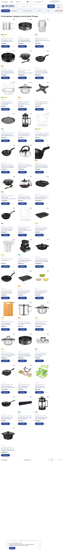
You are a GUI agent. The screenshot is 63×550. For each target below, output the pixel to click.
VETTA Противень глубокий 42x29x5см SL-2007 (24, 292)
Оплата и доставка (27, 10)
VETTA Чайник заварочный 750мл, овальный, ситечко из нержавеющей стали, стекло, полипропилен (24, 198)
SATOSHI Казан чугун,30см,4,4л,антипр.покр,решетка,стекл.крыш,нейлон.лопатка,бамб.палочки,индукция (8, 198)
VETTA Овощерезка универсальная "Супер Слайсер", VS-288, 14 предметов (40, 387)
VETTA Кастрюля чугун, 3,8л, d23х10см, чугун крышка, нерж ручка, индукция (7, 449)
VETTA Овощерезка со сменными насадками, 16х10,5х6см (23, 387)
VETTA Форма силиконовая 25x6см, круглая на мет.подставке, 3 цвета (41, 292)
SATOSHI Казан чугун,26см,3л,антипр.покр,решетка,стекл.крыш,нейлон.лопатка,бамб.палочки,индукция (25, 72)
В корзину (5, 46)
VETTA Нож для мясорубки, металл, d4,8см (41, 103)
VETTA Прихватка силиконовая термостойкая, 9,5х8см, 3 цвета (42, 135)
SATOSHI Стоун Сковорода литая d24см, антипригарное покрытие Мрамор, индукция (41, 166)
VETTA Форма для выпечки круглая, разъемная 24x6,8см (24, 41)
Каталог (7, 10)
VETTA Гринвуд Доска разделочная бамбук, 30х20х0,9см (6, 324)
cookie (20, 543)
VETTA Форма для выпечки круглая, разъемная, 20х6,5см (24, 355)
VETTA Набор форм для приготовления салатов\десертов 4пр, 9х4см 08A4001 (42, 355)
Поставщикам (4, 1)
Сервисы (12, 1)
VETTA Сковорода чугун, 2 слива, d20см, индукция (7, 418)
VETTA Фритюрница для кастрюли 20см (6, 103)
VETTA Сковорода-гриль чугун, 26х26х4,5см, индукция (42, 198)
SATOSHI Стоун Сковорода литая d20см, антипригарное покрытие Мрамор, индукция (7, 166)
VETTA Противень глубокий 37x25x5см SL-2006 (41, 229)
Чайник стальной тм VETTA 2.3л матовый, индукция (25, 166)
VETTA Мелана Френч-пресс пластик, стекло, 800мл (41, 418)
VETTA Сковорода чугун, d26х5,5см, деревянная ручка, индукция (7, 387)
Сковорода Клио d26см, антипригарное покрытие (6, 292)
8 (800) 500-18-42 (56, 1)
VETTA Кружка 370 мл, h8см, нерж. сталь (24, 324)
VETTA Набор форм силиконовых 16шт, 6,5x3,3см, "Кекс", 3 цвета (24, 229)
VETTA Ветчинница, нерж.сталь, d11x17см (42, 41)
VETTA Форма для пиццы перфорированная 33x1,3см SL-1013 (8, 135)
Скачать (39, 10)
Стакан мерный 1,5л (5, 260)
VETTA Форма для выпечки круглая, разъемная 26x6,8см (7, 72)
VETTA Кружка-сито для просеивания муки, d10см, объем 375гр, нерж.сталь (6, 41)
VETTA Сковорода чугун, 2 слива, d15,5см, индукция (7, 229)
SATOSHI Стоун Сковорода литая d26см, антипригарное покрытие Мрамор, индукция (41, 72)
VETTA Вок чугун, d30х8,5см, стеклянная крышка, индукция (41, 261)
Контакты (18, 1)
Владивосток (40, 1)
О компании (14, 10)
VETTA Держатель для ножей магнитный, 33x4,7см (24, 418)
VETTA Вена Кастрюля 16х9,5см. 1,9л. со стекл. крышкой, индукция (8, 355)
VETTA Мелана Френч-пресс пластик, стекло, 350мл (24, 135)
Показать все (27, 460)
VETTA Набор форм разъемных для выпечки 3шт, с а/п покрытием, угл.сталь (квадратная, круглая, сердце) (25, 261)
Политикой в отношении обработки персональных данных (21, 545)
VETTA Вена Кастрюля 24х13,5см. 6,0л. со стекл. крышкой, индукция (40, 324)
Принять (12, 548)
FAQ (48, 10)
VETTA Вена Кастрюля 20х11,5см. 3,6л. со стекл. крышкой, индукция (23, 103)
